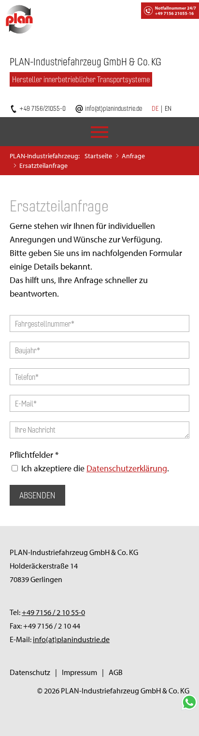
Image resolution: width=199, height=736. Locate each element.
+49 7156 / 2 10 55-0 (53, 612)
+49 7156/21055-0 (42, 108)
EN (168, 108)
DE (155, 108)
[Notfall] (148, 9)
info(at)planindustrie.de (113, 108)
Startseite (98, 155)
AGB (116, 672)
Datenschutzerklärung (126, 468)
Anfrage (133, 155)
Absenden (37, 495)
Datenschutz (30, 672)
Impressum (79, 672)
